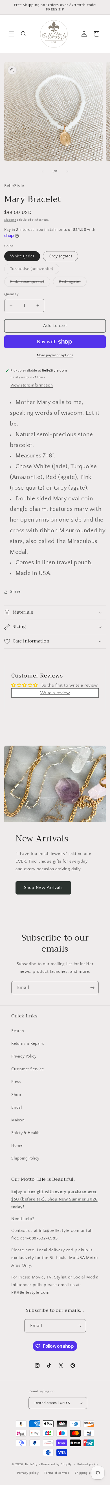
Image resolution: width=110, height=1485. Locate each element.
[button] (11, 34)
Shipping (10, 220)
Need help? (22, 1218)
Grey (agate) (60, 256)
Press (16, 1082)
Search (17, 1031)
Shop (16, 1095)
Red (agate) (73, 283)
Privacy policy (28, 1473)
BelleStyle (33, 1464)
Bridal (16, 1107)
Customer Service (27, 1069)
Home (16, 1145)
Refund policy (87, 1464)
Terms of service (56, 1473)
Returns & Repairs (27, 1043)
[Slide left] (42, 171)
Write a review (55, 693)
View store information (31, 385)
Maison (18, 1120)
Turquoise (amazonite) (34, 270)
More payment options (55, 355)
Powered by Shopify (56, 1464)
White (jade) (22, 256)
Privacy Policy (23, 1056)
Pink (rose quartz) (30, 283)
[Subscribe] (92, 987)
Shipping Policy (25, 1158)
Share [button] (15, 591)
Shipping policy (86, 1473)
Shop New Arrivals (43, 887)
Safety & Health (25, 1133)
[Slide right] (67, 171)
